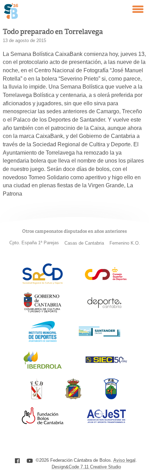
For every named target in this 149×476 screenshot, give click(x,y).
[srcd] (42, 282)
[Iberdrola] (42, 368)
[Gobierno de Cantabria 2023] (42, 311)
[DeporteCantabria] (104, 311)
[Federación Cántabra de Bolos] (36, 397)
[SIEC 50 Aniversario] (106, 361)
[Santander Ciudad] (99, 335)
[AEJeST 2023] (106, 422)
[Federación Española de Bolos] (73, 397)
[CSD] (105, 278)
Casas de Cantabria (84, 243)
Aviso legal (124, 460)
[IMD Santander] (42, 340)
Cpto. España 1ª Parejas (34, 242)
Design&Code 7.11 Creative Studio (86, 466)
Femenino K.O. (124, 243)
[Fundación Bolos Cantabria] (42, 422)
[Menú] (137, 9)
